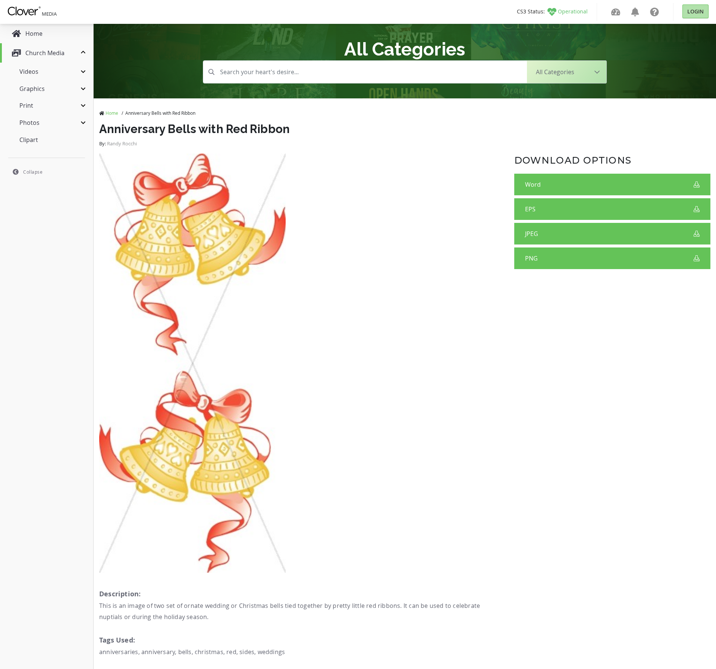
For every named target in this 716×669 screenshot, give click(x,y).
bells (185, 652)
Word (533, 184)
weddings (271, 652)
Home (112, 113)
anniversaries (118, 652)
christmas (209, 652)
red (231, 652)
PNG (531, 258)
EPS (530, 209)
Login (695, 11)
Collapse (33, 172)
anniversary (158, 652)
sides (246, 652)
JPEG (531, 234)
